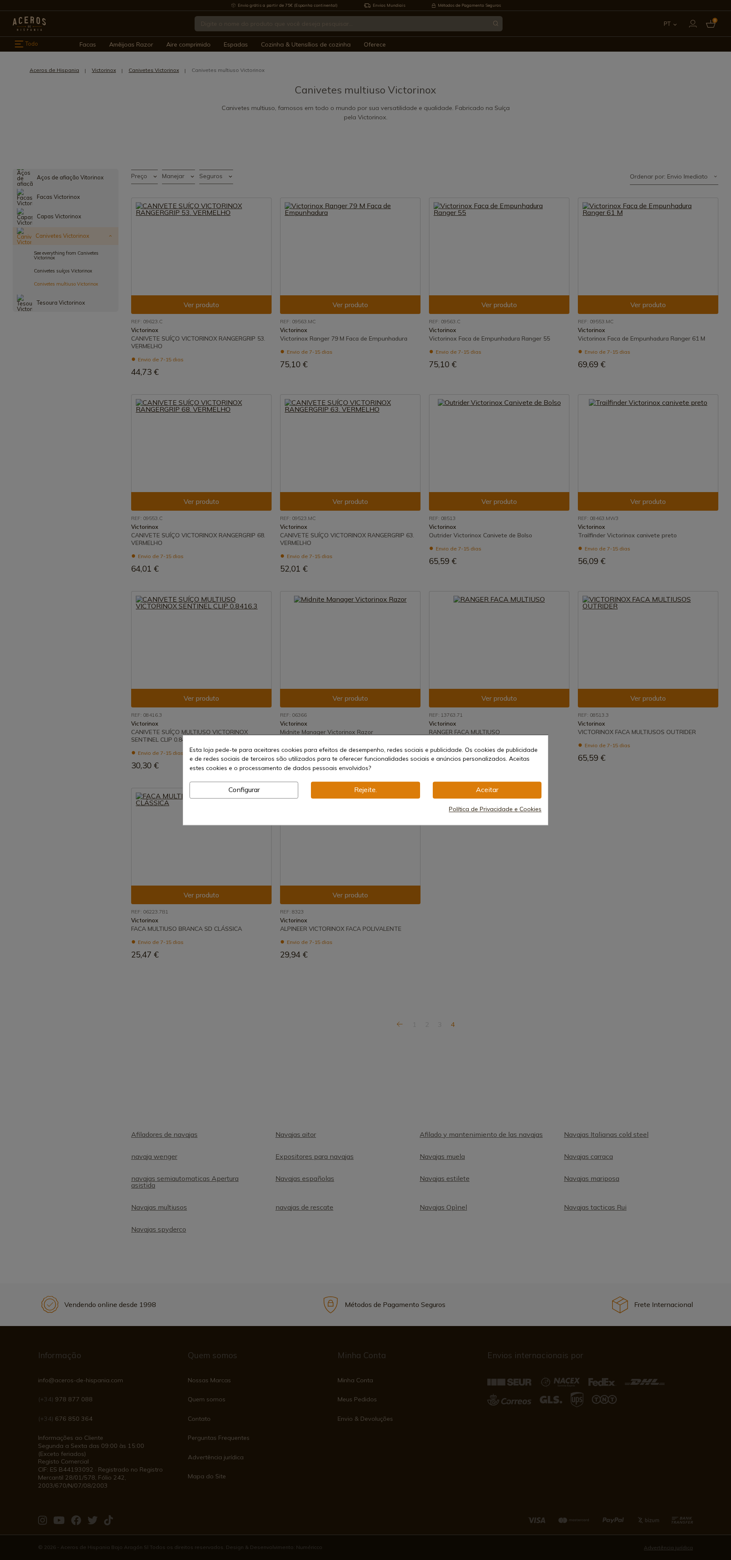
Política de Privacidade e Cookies (495, 809)
